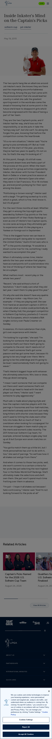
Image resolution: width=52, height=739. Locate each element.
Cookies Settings (26, 720)
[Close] (49, 691)
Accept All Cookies (25, 734)
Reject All (26, 727)
